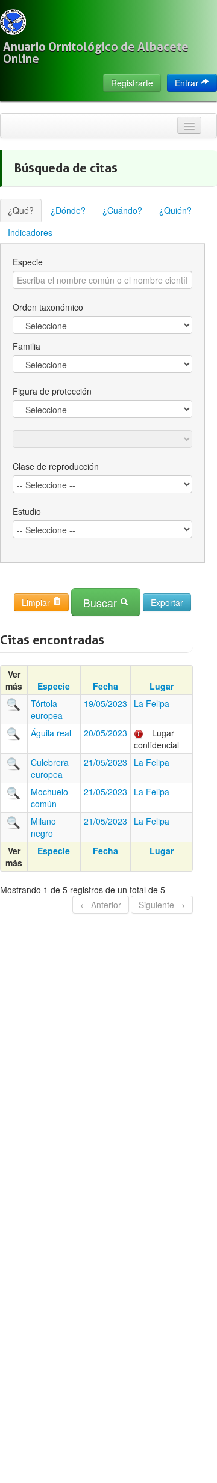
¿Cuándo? (122, 210)
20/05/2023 (105, 733)
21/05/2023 (105, 762)
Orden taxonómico (48, 307)
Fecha (105, 686)
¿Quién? (175, 210)
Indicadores (30, 232)
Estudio (27, 511)
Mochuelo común (49, 798)
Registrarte (132, 83)
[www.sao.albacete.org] (13, 22)
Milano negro (43, 827)
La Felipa (151, 703)
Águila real (51, 733)
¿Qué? (21, 210)
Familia (26, 346)
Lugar (161, 686)
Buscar (101, 602)
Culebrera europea (50, 768)
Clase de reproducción (56, 466)
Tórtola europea (47, 709)
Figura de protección (52, 391)
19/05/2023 (105, 703)
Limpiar (37, 602)
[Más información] (14, 703)
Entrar (188, 83)
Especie (28, 262)
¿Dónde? (68, 210)
